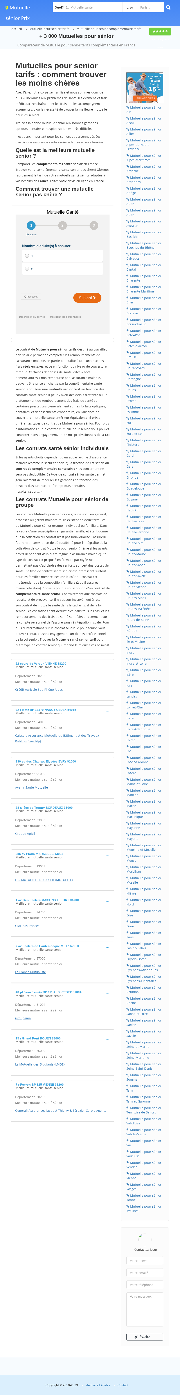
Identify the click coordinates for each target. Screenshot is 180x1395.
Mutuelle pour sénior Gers (143, 464)
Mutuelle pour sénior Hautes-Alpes (143, 595)
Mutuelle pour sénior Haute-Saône (143, 562)
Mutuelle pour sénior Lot (143, 749)
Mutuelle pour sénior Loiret (143, 738)
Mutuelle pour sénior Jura (143, 683)
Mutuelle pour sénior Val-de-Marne (143, 1132)
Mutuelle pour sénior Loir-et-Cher (143, 705)
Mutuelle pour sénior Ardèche (143, 168)
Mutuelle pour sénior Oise (143, 913)
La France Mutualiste (30, 972)
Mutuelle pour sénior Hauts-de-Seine (143, 617)
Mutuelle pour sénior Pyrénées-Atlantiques (143, 967)
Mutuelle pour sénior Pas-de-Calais (143, 946)
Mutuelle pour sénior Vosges (143, 1186)
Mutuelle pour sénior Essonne (143, 409)
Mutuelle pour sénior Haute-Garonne (143, 530)
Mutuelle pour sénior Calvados (143, 256)
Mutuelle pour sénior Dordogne (143, 376)
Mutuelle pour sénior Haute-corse (143, 519)
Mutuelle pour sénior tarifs (49, 29)
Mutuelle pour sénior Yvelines (143, 1208)
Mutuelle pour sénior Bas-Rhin (143, 234)
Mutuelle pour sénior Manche (143, 792)
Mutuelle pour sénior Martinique (143, 814)
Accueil (16, 29)
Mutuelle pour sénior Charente (143, 278)
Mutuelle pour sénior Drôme (143, 398)
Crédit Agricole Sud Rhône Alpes (39, 689)
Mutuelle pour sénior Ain (143, 109)
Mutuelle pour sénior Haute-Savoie (143, 573)
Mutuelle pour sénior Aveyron (143, 223)
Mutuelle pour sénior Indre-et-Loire (143, 661)
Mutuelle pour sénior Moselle (143, 880)
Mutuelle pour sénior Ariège (143, 190)
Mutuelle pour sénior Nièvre (143, 891)
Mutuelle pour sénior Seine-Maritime (143, 1055)
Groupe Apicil (25, 833)
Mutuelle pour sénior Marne (143, 803)
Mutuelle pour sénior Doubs (143, 387)
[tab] (62, 665)
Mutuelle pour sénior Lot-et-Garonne (143, 760)
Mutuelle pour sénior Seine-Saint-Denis (143, 1066)
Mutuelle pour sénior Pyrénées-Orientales (143, 978)
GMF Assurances (27, 926)
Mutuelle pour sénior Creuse (143, 355)
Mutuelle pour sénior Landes (143, 694)
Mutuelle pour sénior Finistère (143, 442)
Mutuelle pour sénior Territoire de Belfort (143, 1110)
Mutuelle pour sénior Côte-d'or (143, 333)
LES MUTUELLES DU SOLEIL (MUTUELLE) (44, 880)
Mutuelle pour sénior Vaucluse (143, 1154)
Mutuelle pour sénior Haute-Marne (143, 552)
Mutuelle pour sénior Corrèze (143, 311)
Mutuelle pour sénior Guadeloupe (143, 486)
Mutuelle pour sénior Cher (143, 300)
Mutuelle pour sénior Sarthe (143, 1022)
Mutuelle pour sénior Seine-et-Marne (143, 1044)
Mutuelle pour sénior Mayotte (143, 836)
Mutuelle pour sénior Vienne (143, 1175)
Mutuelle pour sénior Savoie (143, 1033)
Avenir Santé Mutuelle (31, 787)
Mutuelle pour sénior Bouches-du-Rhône (143, 245)
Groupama (23, 1018)
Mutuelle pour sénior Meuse (143, 858)
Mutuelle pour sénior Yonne (143, 1197)
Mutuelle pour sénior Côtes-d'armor (143, 344)
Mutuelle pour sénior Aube (143, 201)
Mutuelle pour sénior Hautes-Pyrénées (143, 606)
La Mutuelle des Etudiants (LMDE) (40, 1064)
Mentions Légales (97, 1385)
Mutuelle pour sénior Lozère (143, 770)
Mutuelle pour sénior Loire (143, 716)
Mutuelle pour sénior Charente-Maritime (143, 289)
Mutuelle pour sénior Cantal (143, 267)
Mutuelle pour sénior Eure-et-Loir (143, 431)
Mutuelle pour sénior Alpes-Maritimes (143, 157)
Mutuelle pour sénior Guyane (143, 497)
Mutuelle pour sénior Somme (143, 1077)
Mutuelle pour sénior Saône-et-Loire (143, 1011)
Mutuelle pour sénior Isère (143, 672)
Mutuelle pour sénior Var (143, 1143)
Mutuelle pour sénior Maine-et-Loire (143, 781)
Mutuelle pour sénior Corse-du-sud (143, 322)
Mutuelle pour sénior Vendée (143, 1165)
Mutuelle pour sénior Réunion (143, 989)
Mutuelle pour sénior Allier (143, 131)
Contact (122, 1385)
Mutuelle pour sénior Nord (143, 902)
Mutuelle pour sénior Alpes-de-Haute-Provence (143, 144)
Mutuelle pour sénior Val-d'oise (143, 1121)
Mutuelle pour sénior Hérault (143, 628)
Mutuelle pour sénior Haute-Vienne (143, 584)
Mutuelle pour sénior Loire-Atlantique (143, 727)
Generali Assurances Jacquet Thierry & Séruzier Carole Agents (60, 1110)
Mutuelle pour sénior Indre (143, 650)
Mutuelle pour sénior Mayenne (143, 825)
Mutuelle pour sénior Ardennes (143, 179)
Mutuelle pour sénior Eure (143, 420)
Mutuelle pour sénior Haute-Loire (143, 541)
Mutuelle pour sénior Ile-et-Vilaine (143, 639)
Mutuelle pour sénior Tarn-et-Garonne (143, 1099)
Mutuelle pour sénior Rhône (143, 1000)
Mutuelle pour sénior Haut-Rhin (143, 508)
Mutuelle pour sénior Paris (143, 935)
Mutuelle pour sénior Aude (143, 212)
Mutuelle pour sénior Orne (143, 924)
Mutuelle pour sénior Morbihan (143, 869)
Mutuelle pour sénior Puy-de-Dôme (143, 957)
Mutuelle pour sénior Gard (143, 453)
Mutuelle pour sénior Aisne (143, 120)
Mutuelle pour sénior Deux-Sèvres (143, 365)
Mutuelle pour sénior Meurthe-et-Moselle (143, 847)
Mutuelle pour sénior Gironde (143, 475)
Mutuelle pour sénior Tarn (143, 1088)
